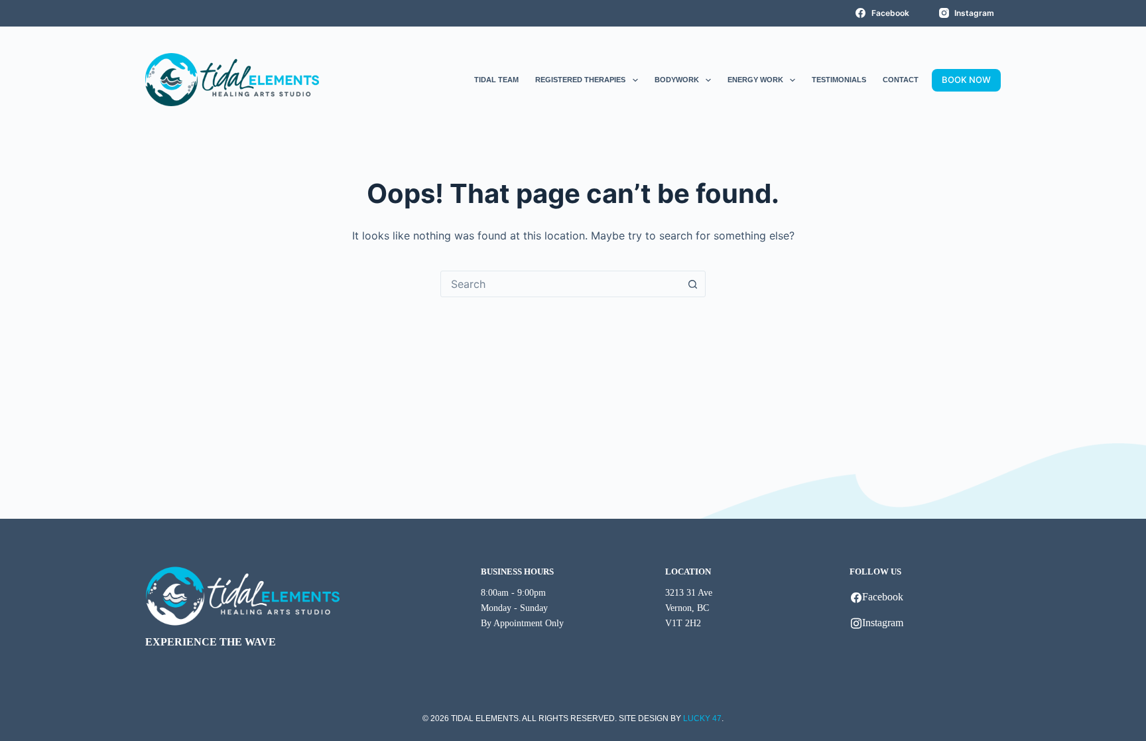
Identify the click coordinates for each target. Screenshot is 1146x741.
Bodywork (677, 80)
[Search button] (692, 284)
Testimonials (839, 80)
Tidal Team (496, 80)
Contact (901, 80)
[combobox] (560, 284)
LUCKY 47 (702, 718)
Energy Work (755, 80)
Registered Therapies (580, 80)
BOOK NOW (966, 79)
